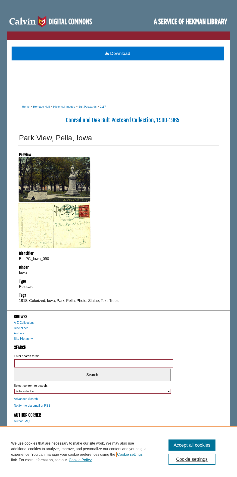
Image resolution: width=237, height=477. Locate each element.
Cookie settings (130, 454)
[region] (118, 451)
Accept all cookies (192, 445)
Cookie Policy (80, 460)
